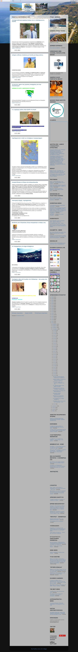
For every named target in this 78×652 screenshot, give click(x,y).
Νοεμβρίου (54, 325)
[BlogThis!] (16, 50)
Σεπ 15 (54, 354)
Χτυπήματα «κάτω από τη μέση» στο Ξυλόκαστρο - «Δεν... (59, 401)
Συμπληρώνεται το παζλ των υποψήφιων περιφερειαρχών (27, 138)
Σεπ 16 (54, 352)
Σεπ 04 (54, 372)
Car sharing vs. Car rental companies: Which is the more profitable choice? (57, 462)
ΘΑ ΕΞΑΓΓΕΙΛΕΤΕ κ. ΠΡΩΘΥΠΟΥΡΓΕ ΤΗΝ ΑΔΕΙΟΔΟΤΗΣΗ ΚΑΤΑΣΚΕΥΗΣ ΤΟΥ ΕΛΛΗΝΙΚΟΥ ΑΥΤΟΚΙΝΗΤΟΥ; (58, 543)
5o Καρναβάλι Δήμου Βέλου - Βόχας (57, 223)
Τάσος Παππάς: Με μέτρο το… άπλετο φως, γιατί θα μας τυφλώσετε (57, 533)
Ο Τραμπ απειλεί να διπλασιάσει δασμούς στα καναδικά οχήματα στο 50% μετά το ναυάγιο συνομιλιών (58, 430)
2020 (52, 306)
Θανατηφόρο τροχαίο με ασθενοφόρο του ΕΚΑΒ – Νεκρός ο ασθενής (58, 585)
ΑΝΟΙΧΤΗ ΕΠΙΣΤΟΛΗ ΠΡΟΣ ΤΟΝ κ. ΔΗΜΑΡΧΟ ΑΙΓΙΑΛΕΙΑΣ (57, 519)
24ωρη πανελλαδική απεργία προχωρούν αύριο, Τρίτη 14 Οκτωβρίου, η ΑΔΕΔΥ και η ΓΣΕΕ (58, 186)
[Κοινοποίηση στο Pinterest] (19, 50)
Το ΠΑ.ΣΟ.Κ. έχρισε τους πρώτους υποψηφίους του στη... (58, 382)
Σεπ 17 (54, 351)
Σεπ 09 (54, 364)
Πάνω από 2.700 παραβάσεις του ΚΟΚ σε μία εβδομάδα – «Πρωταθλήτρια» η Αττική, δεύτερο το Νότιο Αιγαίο (58, 450)
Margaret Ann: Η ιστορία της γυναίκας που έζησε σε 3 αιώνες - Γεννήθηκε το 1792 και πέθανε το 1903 (57, 512)
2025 (52, 298)
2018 (52, 309)
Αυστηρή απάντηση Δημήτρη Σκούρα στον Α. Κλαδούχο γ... (59, 377)
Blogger (45, 648)
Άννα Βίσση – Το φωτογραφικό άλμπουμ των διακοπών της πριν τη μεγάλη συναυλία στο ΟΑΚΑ (57, 447)
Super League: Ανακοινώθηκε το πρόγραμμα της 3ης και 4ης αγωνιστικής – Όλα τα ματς (57, 488)
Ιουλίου (53, 407)
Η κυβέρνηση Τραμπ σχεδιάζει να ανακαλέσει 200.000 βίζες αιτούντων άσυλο (57, 427)
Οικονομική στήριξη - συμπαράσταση (21, 200)
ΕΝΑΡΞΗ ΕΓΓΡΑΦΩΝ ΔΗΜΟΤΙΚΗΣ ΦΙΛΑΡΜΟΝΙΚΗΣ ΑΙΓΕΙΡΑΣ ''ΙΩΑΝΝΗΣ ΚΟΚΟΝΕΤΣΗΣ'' (57, 419)
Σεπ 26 (54, 336)
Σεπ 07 (54, 367)
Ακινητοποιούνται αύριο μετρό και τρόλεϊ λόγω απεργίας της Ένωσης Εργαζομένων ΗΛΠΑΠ (58, 225)
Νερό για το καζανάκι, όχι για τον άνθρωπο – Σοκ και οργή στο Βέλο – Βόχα (57, 189)
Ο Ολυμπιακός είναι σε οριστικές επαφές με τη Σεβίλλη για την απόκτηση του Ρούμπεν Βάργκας (57, 175)
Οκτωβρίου (54, 327)
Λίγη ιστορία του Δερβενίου (55, 47)
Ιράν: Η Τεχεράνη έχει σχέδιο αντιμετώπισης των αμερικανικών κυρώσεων (56, 198)
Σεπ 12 (54, 359)
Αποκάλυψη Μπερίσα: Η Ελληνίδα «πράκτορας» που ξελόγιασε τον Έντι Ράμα (57, 604)
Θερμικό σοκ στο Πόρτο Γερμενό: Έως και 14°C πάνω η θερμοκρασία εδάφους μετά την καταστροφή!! (58, 570)
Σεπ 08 (54, 365)
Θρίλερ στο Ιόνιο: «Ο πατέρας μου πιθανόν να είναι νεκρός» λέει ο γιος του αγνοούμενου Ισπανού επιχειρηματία (57, 171)
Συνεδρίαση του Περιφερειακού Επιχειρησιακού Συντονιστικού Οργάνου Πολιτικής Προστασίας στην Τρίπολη (57, 466)
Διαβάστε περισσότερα (16, 48)
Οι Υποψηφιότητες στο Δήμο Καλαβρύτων (23, 246)
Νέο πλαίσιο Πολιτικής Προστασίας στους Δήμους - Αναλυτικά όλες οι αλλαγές (58, 233)
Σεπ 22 (54, 343)
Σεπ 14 (54, 356)
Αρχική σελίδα (28, 313)
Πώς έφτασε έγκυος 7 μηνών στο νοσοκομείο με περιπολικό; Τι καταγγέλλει (56, 594)
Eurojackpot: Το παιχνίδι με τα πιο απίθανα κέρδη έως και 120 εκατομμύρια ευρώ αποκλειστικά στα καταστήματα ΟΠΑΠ (57, 529)
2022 (52, 303)
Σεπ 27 (54, 335)
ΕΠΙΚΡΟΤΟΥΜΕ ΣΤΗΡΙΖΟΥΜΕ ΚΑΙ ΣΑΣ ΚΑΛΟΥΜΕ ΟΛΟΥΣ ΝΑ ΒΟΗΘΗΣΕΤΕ (57, 244)
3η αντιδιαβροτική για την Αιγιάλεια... (57, 521)
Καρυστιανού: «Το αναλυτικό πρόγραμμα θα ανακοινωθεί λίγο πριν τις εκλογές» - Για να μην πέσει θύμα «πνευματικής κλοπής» (58, 492)
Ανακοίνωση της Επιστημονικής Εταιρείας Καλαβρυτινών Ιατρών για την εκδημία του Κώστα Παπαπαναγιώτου (58, 236)
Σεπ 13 (54, 357)
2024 (52, 300)
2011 (52, 321)
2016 (52, 313)
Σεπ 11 (54, 360)
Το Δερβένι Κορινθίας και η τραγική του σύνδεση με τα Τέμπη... (57, 500)
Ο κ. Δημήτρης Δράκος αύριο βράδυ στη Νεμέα (24, 109)
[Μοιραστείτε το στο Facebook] (18, 50)
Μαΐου (53, 410)
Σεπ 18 (54, 349)
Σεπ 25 (54, 338)
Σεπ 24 (54, 340)
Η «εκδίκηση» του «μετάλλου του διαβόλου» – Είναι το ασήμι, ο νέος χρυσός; (56, 439)
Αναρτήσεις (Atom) (20, 315)
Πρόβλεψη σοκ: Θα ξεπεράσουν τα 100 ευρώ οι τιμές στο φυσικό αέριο (57, 573)
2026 (52, 297)
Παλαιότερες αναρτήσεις (41, 313)
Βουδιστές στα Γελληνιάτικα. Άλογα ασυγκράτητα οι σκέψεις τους (29, 222)
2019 (52, 308)
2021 (52, 305)
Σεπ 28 (54, 333)
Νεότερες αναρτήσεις (17, 313)
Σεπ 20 (54, 346)
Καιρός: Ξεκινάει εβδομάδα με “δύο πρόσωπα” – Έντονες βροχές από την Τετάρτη (57, 182)
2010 (52, 322)
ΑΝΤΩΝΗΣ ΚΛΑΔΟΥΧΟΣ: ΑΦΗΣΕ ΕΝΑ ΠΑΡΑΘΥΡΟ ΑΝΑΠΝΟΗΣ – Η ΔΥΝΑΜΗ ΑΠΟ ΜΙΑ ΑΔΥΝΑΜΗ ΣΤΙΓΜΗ (57, 613)
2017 (52, 311)
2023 (52, 301)
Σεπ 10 (54, 362)
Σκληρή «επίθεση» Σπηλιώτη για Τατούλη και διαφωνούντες (27, 55)
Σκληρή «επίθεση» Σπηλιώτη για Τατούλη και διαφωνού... (59, 380)
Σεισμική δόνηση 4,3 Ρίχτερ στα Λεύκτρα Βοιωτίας (25, 182)
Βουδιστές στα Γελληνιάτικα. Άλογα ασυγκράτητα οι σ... (58, 396)
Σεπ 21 (54, 344)
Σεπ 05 (54, 370)
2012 (52, 319)
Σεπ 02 (54, 375)
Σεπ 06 (54, 368)
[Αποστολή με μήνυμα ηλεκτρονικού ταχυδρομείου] (15, 50)
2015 (52, 314)
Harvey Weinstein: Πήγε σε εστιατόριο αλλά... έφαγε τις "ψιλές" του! (57, 221)
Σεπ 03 (54, 373)
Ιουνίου (53, 409)
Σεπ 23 (54, 341)
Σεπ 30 (54, 330)
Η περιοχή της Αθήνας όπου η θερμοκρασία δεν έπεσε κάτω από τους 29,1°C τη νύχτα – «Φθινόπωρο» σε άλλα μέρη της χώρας (58, 582)
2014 (52, 316)
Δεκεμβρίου (54, 324)
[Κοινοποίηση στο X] (17, 50)
